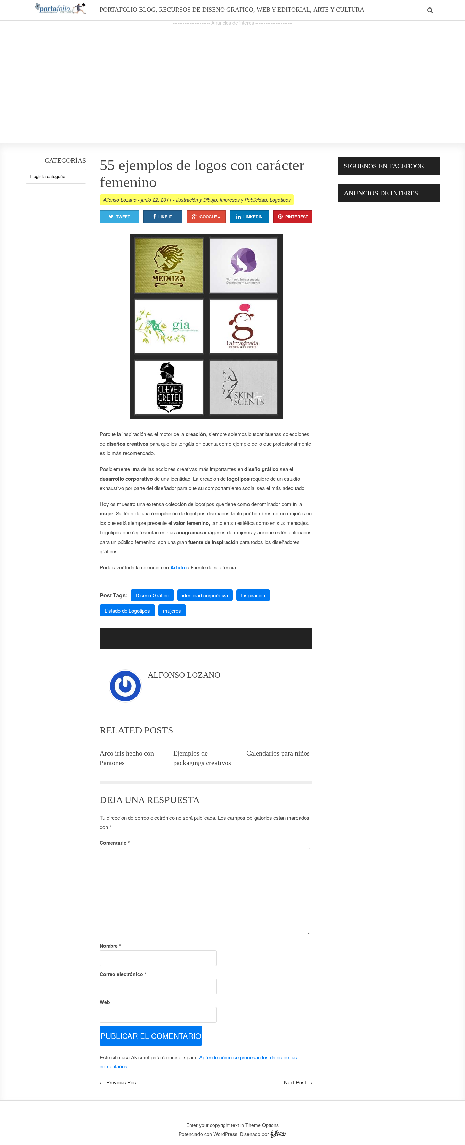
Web (105, 1002)
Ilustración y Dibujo (196, 199)
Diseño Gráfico (152, 595)
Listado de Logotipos (127, 610)
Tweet (123, 217)
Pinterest (296, 217)
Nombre (110, 945)
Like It (165, 217)
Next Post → (298, 1082)
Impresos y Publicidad (243, 199)
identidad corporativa (205, 595)
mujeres (172, 610)
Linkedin (253, 217)
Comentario (115, 842)
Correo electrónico (123, 973)
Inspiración (253, 595)
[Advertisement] (232, 75)
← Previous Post (119, 1082)
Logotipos (280, 199)
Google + (209, 217)
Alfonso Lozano (120, 199)
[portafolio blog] (60, 11)
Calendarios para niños (278, 753)
